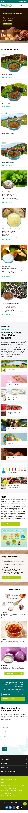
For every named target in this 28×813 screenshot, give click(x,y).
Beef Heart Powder (8, 104)
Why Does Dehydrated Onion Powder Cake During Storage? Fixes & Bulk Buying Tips (13, 668)
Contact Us (6, 694)
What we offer (5, 329)
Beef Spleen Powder (8, 162)
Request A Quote (8, 698)
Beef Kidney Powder (8, 133)
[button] (21, 5)
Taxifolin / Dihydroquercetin (10, 192)
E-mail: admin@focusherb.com (12, 779)
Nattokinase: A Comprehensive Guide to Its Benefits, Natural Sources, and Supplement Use (13, 616)
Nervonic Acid (6, 266)
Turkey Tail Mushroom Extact (10, 303)
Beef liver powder (7, 74)
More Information (7, 77)
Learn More (7, 524)
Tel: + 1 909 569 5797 (10, 782)
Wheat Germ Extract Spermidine (11, 229)
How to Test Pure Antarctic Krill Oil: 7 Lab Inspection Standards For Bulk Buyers (12, 642)
